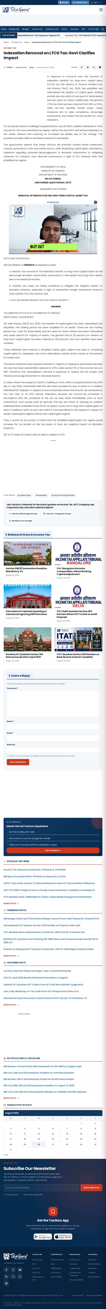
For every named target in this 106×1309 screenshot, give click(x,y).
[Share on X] (81, 67)
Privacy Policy (78, 1295)
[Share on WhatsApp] (93, 67)
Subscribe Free (91, 1187)
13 (53, 1133)
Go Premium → (53, 850)
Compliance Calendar (75, 1274)
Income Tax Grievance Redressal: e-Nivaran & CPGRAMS (35, 869)
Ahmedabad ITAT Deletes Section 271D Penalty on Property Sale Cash (42, 925)
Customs (74, 29)
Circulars (74, 1264)
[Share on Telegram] (99, 67)
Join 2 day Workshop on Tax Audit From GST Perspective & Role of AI (41, 991)
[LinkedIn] (6, 1276)
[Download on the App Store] (63, 1236)
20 (53, 1139)
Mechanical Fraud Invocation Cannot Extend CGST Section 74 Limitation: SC (45, 998)
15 (81, 1133)
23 (95, 1139)
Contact (91, 1272)
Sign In (96, 2)
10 (11, 1133)
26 (39, 1144)
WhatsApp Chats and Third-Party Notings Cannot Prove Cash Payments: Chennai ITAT (52, 918)
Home (3, 29)
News (26, 42)
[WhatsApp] (20, 1276)
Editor (10, 67)
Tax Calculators (76, 1279)
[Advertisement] (24, 102)
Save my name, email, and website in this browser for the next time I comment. (42, 756)
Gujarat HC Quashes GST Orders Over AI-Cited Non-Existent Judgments (43, 984)
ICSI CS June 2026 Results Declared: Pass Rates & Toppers (36, 977)
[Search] (103, 29)
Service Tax (37, 29)
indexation (42, 495)
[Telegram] (6, 1283)
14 (67, 1133)
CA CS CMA (94, 29)
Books (65, 2)
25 (25, 1144)
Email (10, 733)
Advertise (92, 1268)
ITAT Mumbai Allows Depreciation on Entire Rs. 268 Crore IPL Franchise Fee (44, 932)
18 (25, 1139)
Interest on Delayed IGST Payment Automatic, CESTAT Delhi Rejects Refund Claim (49, 949)
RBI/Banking (56, 1268)
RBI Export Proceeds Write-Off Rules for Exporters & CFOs (35, 876)
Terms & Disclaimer (94, 1295)
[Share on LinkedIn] (87, 67)
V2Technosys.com (55, 1295)
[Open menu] (101, 9)
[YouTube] (20, 1270)
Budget (25, 29)
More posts (10, 903)
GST (83, 29)
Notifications (75, 1259)
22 (81, 1139)
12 (39, 1133)
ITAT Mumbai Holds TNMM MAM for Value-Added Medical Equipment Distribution (48, 896)
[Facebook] (6, 1270)
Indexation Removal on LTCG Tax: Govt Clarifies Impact (49, 55)
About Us (92, 1259)
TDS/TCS (36, 1272)
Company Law (52, 29)
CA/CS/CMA (56, 1277)
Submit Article (94, 1264)
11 (25, 1133)
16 (95, 1133)
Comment (12, 688)
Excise (64, 29)
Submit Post (81, 2)
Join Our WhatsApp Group (24, 513)
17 (11, 1139)
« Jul (6, 1155)
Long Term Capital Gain (64, 495)
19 (39, 1139)
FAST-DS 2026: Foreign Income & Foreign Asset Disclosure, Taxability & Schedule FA (49, 890)
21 (67, 1139)
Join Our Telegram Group (58, 513)
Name (10, 721)
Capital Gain (25, 495)
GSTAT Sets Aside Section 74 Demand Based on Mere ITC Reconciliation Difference (49, 883)
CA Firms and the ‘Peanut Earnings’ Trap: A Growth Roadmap (37, 970)
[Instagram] (13, 1276)
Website (11, 744)
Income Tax (14, 29)
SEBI (53, 1264)
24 (11, 1144)
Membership (94, 1277)
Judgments (75, 1268)
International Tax (37, 1278)
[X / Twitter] (13, 1270)
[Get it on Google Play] (43, 1236)
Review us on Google (22, 520)
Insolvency (55, 1272)
